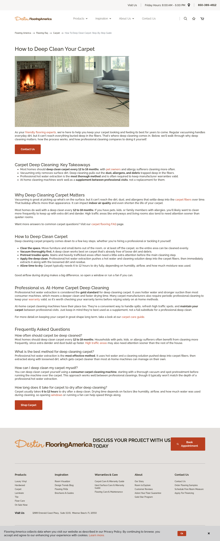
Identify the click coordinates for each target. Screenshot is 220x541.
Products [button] (78, 18)
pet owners (113, 169)
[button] (185, 19)
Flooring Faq (42, 33)
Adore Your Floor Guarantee (148, 493)
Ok (181, 533)
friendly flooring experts (40, 132)
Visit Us (132, 5)
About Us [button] (125, 18)
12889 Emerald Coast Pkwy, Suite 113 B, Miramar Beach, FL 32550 (64, 513)
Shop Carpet (28, 405)
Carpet (56, 33)
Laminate (19, 493)
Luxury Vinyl (21, 481)
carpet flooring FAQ (103, 224)
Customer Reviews (144, 489)
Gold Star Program (144, 497)
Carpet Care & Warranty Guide (109, 481)
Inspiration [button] (101, 18)
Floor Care (20, 501)
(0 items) (202, 18)
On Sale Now (21, 505)
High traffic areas (96, 343)
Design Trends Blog (64, 485)
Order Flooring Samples (186, 485)
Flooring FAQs (61, 489)
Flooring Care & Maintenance (109, 492)
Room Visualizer (62, 481)
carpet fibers (183, 199)
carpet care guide (133, 316)
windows (56, 395)
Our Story (139, 481)
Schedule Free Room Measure (189, 489)
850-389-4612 (207, 5)
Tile (16, 497)
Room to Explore (143, 485)
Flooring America (23, 33)
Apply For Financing (184, 493)
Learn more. (97, 535)
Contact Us (149, 18)
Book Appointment (189, 444)
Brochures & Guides (64, 493)
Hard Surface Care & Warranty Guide (109, 486)
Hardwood (20, 485)
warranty (34, 299)
